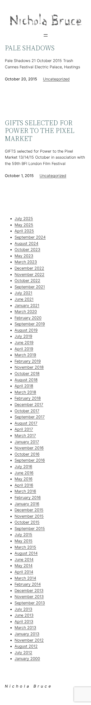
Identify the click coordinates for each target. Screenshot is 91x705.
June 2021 (24, 299)
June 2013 (24, 615)
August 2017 (26, 423)
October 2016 (27, 454)
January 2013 (27, 633)
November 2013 (29, 596)
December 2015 (29, 509)
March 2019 (25, 354)
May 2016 (24, 478)
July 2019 (23, 336)
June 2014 (24, 559)
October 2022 (27, 280)
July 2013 (23, 609)
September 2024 (30, 237)
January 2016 (27, 503)
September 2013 (30, 602)
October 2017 (27, 410)
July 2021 (23, 292)
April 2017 (24, 429)
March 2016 (25, 491)
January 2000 (27, 658)
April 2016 (24, 485)
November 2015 (29, 516)
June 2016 (24, 472)
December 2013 (29, 590)
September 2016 (30, 460)
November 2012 (29, 640)
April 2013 (24, 621)
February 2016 (28, 497)
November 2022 (29, 274)
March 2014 (25, 578)
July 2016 (23, 466)
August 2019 (26, 330)
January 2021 (27, 305)
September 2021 (30, 286)
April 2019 (24, 348)
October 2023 (27, 249)
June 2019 (24, 342)
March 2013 (25, 627)
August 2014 (26, 553)
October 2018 (27, 373)
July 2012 (23, 652)
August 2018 (26, 379)
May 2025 (24, 224)
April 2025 (24, 230)
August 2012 (26, 646)
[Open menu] (46, 35)
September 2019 (30, 323)
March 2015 (25, 547)
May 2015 (24, 540)
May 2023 (24, 255)
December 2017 (29, 404)
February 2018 (28, 398)
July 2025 (24, 218)
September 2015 (30, 528)
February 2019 (28, 361)
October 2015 (27, 522)
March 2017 (25, 435)
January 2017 (27, 441)
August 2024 (26, 243)
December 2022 (29, 268)
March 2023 (26, 261)
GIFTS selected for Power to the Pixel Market (39, 130)
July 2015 (23, 534)
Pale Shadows (30, 48)
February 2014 (28, 584)
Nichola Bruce (28, 686)
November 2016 (29, 447)
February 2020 (28, 317)
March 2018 (25, 392)
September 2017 (30, 416)
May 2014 (24, 565)
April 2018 (24, 385)
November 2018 (29, 367)
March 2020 (26, 311)
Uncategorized (56, 79)
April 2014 (24, 571)
